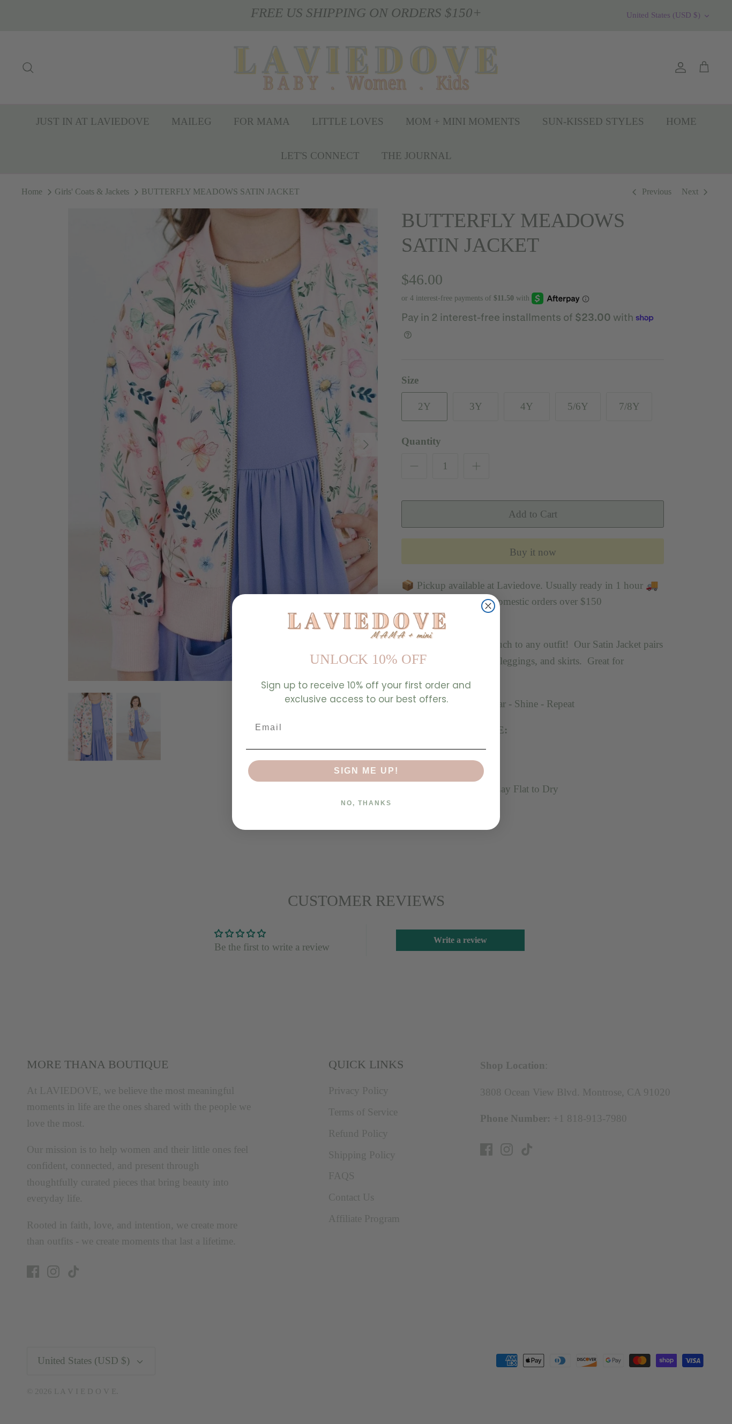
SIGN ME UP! (366, 770)
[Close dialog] (488, 605)
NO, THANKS (366, 803)
